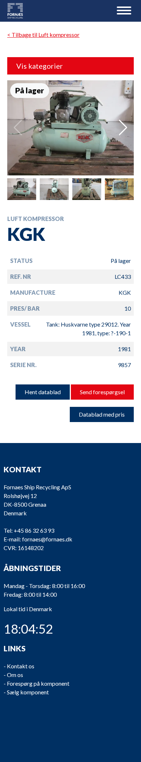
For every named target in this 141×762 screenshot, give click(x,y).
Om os (15, 674)
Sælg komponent (28, 692)
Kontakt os (20, 666)
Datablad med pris (102, 414)
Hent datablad (43, 391)
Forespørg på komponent (38, 683)
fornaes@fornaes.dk (47, 539)
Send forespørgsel (102, 391)
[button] (123, 128)
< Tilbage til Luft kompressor (43, 34)
